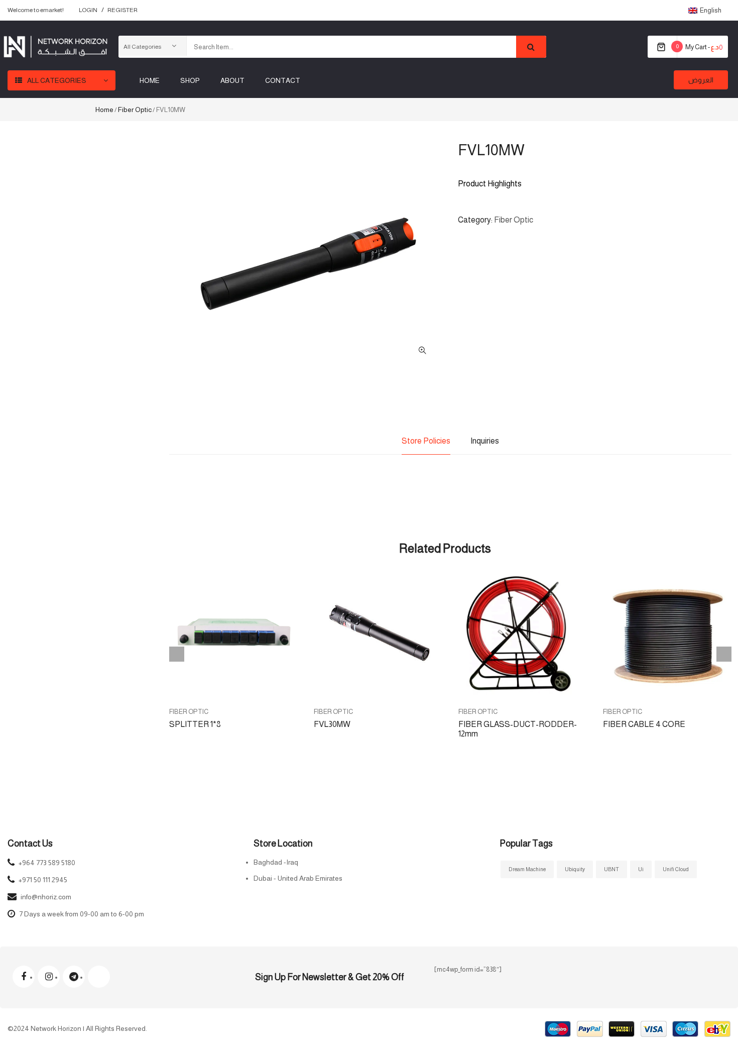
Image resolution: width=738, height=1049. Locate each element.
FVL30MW (332, 724)
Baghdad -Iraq (276, 862)
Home (104, 110)
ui (641, 869)
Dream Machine (527, 869)
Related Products (445, 548)
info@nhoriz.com (46, 897)
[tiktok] (99, 977)
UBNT (611, 869)
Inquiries (484, 441)
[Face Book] (24, 977)
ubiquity (575, 869)
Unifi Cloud (676, 869)
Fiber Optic (135, 110)
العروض (700, 80)
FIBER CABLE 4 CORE (644, 724)
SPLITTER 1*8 (195, 724)
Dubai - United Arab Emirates (298, 878)
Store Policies (426, 441)
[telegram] (74, 977)
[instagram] (49, 977)
